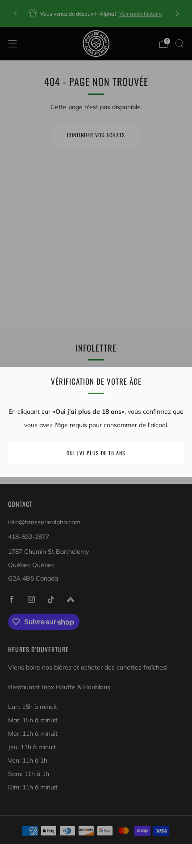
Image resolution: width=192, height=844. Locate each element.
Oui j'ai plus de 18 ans (96, 453)
